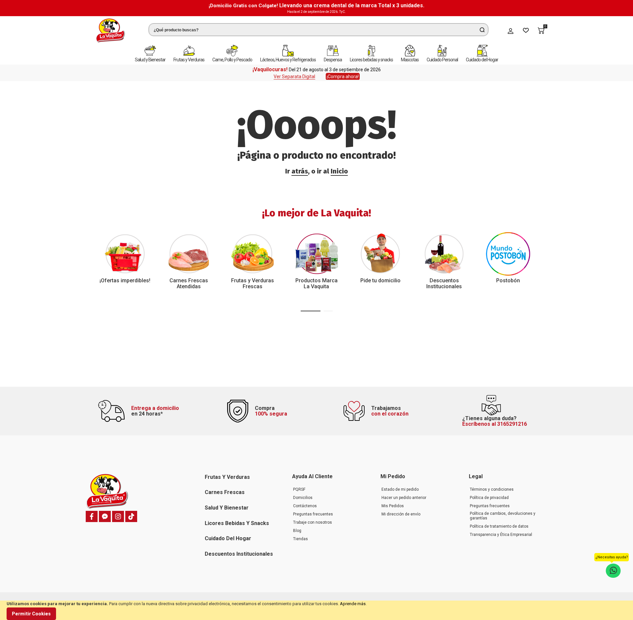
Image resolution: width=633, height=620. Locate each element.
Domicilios (303, 497)
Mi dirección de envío (400, 514)
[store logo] (110, 30)
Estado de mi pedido (400, 489)
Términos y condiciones (492, 489)
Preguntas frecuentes (313, 514)
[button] (310, 311)
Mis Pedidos (392, 506)
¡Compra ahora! (343, 76)
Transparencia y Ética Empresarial (501, 534)
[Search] (482, 29)
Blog (297, 530)
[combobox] (318, 29)
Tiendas (300, 539)
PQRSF (299, 489)
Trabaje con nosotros (312, 522)
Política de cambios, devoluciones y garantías (502, 515)
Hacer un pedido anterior (403, 497)
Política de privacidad (489, 497)
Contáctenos (305, 506)
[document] (316, 610)
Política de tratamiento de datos (499, 526)
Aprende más (353, 603)
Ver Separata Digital (294, 76)
